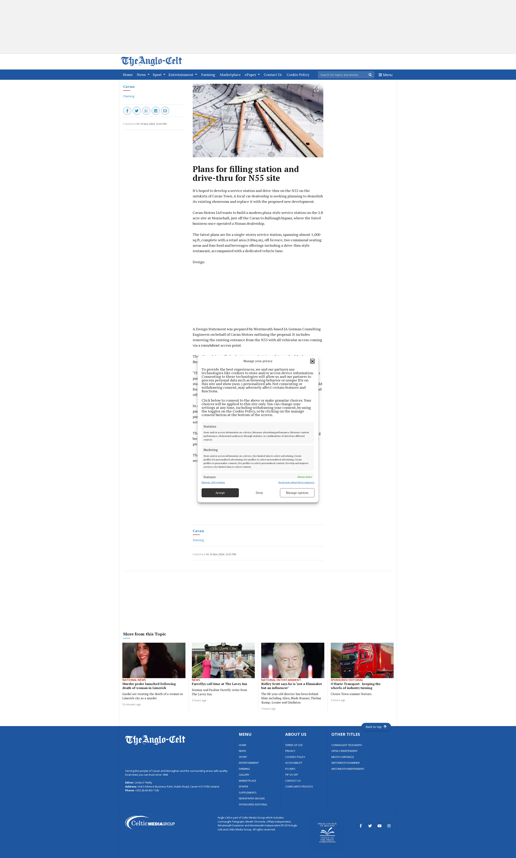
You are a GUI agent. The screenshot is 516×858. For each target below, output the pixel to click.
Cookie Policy (299, 74)
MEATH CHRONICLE (342, 757)
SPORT (243, 757)
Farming (209, 74)
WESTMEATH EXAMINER (345, 763)
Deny (259, 493)
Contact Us (273, 74)
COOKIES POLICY (295, 757)
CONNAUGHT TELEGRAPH (346, 745)
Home (128, 74)
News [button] (142, 74)
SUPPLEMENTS (248, 792)
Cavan (128, 86)
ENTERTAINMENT (249, 763)
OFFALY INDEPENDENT (344, 751)
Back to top (374, 727)
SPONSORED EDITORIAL (253, 804)
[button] (312, 361)
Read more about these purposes (296, 482)
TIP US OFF (291, 774)
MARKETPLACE (247, 780)
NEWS (242, 751)
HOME (242, 745)
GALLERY (244, 774)
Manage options (297, 493)
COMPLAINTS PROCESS (299, 786)
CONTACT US (293, 780)
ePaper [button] (251, 74)
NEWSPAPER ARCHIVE (252, 798)
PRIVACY (290, 751)
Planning (128, 96)
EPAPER (243, 786)
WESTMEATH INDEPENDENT (347, 769)
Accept (220, 493)
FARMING (244, 769)
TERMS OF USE (294, 745)
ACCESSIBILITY (293, 763)
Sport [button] (157, 74)
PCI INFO (290, 769)
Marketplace (231, 74)
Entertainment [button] (181, 74)
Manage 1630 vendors (213, 482)
